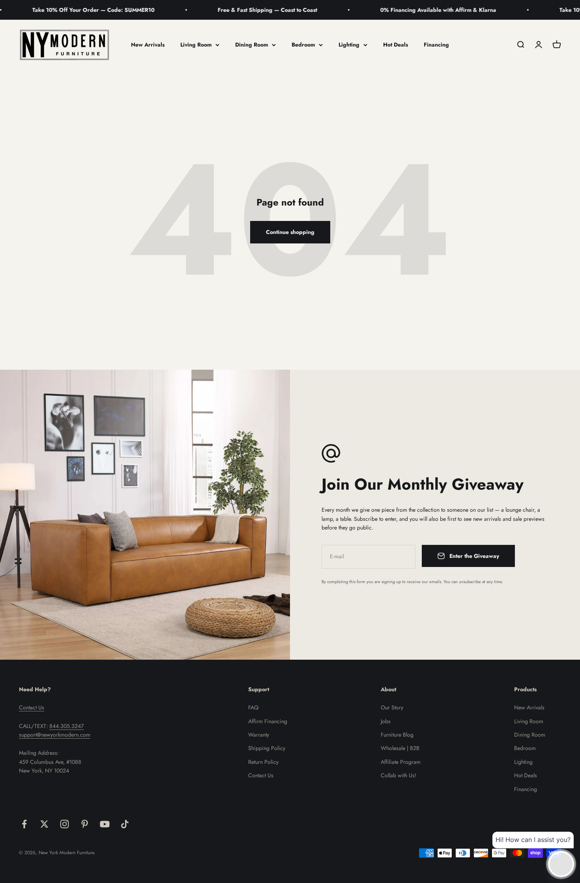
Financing (436, 45)
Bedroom (303, 45)
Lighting (349, 45)
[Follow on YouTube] (104, 824)
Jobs (386, 721)
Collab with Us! (398, 775)
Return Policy (263, 762)
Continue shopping (290, 232)
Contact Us (31, 707)
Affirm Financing (267, 721)
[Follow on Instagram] (64, 824)
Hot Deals (395, 45)
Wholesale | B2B (400, 748)
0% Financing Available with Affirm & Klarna (410, 10)
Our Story (392, 707)
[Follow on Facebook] (24, 824)
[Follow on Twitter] (44, 824)
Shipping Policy (266, 748)
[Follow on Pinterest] (84, 824)
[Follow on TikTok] (125, 824)
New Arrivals (148, 45)
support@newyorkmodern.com (54, 735)
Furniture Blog (397, 735)
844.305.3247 (66, 726)
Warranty (258, 735)
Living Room (195, 45)
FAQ (253, 707)
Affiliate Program (401, 762)
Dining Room (251, 45)
